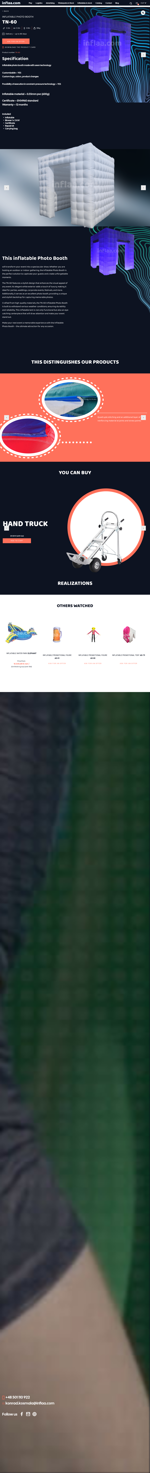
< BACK (5, 11)
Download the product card (20, 47)
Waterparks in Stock (66, 3)
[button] (143, 54)
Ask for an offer (16, 41)
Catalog (99, 3)
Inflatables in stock (85, 3)
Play (30, 3)
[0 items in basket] (138, 3)
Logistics (39, 3)
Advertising (50, 3)
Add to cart (17, 540)
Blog (117, 3)
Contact (109, 3)
